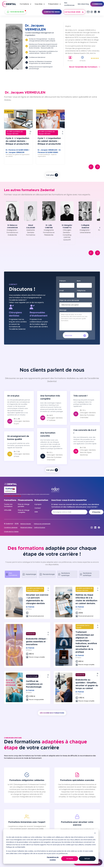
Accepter (69, 859)
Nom (79, 281)
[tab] (12, 574)
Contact (38, 508)
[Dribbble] (95, 12)
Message (62, 310)
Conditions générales (10, 527)
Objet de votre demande (69, 300)
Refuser (87, 859)
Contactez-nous (52, 12)
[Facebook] (99, 12)
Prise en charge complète (23, 511)
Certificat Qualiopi (39, 527)
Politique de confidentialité (42, 524)
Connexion (97, 4)
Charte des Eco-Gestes (11, 531)
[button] (25, 4)
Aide (36, 512)
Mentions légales (25, 524)
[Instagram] (88, 12)
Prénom (62, 281)
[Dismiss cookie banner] (95, 833)
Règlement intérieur (26, 527)
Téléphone (81, 290)
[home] (9, 4)
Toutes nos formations (8, 505)
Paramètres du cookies (53, 858)
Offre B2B (7, 510)
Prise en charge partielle (23, 505)
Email (61, 290)
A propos (38, 504)
